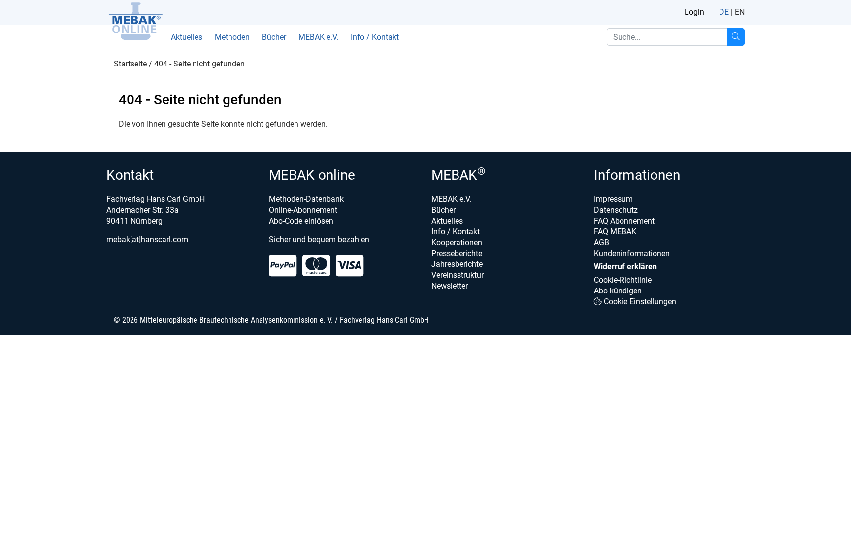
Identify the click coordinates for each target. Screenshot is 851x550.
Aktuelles (186, 37)
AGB (601, 242)
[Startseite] (135, 21)
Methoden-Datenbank (306, 199)
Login (694, 12)
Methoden (232, 37)
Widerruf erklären (625, 266)
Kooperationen (456, 242)
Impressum (613, 199)
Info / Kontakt (375, 37)
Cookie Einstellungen (639, 301)
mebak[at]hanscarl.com (147, 239)
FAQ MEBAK (615, 231)
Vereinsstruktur (457, 275)
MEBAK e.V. (318, 37)
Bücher (274, 37)
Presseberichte (456, 253)
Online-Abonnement (303, 210)
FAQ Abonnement (624, 221)
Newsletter (449, 286)
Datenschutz (616, 210)
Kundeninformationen (632, 253)
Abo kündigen (618, 290)
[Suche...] (736, 37)
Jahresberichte (457, 264)
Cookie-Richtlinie (623, 280)
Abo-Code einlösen (301, 221)
